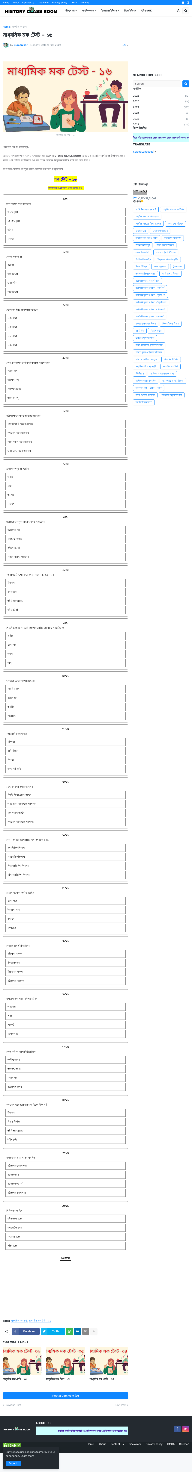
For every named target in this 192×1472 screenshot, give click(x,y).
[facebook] (183, 2)
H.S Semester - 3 (146, 209)
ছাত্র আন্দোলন (160, 266)
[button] (178, 10)
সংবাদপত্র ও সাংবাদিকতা (172, 380)
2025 (161, 101)
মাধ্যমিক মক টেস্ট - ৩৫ (58, 1379)
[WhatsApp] (69, 1331)
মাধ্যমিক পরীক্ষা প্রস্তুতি (146, 366)
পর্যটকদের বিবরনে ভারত (145, 273)
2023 (161, 112)
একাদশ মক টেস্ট (142, 252)
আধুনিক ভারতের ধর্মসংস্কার (147, 216)
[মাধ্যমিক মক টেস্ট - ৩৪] (109, 1361)
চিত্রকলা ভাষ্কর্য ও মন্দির (168, 259)
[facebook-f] (177, 1429)
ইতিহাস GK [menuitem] (146, 10)
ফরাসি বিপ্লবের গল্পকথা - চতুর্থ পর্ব (150, 288)
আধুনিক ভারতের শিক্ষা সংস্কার (148, 223)
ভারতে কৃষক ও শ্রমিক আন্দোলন (149, 352)
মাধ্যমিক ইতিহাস (171, 359)
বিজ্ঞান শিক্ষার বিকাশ (170, 323)
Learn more (27, 1456)
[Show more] (93, 1331)
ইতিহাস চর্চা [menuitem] (70, 10)
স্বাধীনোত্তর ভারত (144, 402)
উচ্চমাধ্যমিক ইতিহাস (165, 245)
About (16, 2)
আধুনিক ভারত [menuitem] (88, 10)
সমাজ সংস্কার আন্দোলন (145, 395)
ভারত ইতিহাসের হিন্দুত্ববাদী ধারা (149, 345)
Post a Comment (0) (65, 1395)
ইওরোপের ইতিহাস (175, 223)
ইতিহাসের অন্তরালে (172, 238)
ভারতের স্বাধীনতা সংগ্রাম (146, 359)
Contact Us (28, 2)
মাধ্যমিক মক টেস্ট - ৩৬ (15, 1379)
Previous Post (13, 1405)
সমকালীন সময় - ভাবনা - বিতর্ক (149, 388)
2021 (161, 124)
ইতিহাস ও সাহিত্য (160, 230)
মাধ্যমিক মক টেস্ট (19, 27)
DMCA (74, 2)
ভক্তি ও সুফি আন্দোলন (145, 338)
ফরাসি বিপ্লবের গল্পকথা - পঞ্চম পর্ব (150, 309)
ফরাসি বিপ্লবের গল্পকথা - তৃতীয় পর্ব (150, 295)
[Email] (85, 1331)
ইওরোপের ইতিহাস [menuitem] (109, 10)
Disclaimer (43, 2)
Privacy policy (59, 2)
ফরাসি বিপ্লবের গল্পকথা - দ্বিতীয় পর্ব (151, 302)
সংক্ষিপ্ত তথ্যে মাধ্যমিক (146, 380)
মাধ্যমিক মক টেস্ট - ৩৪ (102, 1379)
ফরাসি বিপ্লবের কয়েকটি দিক (147, 280)
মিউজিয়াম (140, 373)
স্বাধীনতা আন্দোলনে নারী (172, 395)
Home (6, 2)
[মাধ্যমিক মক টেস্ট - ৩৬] (22, 1361)
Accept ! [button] (13, 1463)
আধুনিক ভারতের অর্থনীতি (173, 209)
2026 (161, 95)
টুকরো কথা (177, 266)
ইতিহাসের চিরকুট (143, 245)
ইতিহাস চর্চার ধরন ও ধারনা (147, 238)
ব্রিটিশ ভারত (156, 330)
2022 (161, 118)
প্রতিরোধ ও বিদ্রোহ (170, 273)
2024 (161, 107)
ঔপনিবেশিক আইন (143, 259)
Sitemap (84, 2)
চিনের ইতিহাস (141, 266)
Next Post (120, 1405)
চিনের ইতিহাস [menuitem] (130, 10)
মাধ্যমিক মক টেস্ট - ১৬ (40, 1320)
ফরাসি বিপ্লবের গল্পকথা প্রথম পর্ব (150, 316)
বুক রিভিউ (140, 330)
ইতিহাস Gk (141, 230)
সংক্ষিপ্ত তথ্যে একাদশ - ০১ (162, 373)
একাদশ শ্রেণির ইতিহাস (166, 252)
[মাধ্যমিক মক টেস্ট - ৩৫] (65, 1361)
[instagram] (188, 2)
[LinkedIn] (77, 1331)
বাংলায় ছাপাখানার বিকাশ (146, 323)
